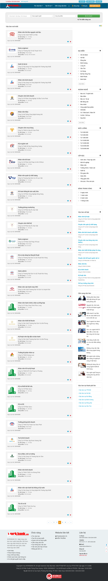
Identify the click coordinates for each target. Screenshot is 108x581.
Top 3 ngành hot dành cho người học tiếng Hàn (93, 323)
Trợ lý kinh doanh (23, 438)
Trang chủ (25, 1)
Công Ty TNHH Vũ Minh (84, 266)
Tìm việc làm (38, 6)
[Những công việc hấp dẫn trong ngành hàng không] (82, 349)
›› (70, 522)
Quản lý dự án (22, 64)
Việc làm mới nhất (12, 26)
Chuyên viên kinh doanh (26, 96)
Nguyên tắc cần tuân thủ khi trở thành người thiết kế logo (93, 307)
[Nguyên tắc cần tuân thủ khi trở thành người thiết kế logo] (82, 306)
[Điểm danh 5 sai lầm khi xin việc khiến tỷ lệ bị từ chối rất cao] (82, 314)
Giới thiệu (11, 550)
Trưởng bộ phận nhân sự (26, 352)
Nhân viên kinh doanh (25, 80)
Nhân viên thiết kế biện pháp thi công (89, 250)
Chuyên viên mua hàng (25, 128)
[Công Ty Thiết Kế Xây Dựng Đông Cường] (12, 145)
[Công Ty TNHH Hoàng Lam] (12, 354)
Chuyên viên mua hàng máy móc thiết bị (88, 241)
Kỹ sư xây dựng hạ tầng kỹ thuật (28, 255)
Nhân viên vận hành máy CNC (28, 287)
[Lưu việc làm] (68, 42)
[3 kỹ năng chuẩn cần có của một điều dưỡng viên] (82, 341)
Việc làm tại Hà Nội (84, 393)
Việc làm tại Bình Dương (86, 399)
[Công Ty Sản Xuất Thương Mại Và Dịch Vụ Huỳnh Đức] (12, 289)
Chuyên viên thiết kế (25, 223)
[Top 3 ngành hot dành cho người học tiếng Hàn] (82, 322)
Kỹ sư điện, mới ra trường (26, 454)
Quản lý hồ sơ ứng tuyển (39, 540)
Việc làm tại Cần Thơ (85, 406)
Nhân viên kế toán (24, 160)
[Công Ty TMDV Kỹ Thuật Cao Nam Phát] (12, 424)
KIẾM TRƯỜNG (90, 1)
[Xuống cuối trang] (106, 551)
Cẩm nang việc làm (60, 6)
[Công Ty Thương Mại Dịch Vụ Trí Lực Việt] (12, 177)
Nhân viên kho (82, 264)
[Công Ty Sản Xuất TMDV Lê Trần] (12, 34)
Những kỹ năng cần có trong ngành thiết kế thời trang (93, 366)
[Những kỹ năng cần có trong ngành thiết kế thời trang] (82, 365)
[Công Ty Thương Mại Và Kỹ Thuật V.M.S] (12, 50)
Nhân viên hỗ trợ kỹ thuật (26, 368)
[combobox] (42, 16)
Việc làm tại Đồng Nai (85, 403)
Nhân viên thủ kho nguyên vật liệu (29, 32)
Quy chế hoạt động (13, 555)
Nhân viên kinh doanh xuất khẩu (87, 232)
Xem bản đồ (82, 551)
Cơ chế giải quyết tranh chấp (16, 559)
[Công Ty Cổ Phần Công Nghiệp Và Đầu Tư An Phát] (12, 98)
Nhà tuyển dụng (94, 6)
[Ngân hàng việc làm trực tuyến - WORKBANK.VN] (13, 5)
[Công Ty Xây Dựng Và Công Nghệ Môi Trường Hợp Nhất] (12, 66)
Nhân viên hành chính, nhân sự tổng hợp (31, 303)
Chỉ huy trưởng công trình (85, 283)
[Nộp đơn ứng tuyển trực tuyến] (70, 42)
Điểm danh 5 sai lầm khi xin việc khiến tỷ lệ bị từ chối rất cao (93, 315)
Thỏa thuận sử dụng (14, 553)
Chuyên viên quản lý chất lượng (87, 224)
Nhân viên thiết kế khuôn (26, 321)
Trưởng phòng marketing (26, 207)
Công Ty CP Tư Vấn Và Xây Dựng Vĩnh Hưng (88, 228)
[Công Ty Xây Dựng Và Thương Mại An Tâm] (12, 456)
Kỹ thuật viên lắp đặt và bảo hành (29, 337)
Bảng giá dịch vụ (37, 549)
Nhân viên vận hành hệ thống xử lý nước (31, 488)
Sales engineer (23, 48)
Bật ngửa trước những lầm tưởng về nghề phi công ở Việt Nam (93, 358)
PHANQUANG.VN (62, 536)
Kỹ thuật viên (82, 275)
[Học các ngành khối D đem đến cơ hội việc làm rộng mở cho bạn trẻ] (82, 330)
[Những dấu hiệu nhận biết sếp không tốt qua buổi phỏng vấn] (82, 298)
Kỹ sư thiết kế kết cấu (25, 386)
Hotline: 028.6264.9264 (13, 1)
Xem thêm (81, 84)
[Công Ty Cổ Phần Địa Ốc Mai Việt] (12, 209)
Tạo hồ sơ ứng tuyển (38, 538)
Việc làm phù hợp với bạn (39, 547)
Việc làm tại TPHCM (85, 390)
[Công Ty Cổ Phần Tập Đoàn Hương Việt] (12, 440)
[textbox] (19, 16)
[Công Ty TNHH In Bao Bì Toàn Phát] (12, 129)
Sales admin (22, 271)
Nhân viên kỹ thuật (83, 216)
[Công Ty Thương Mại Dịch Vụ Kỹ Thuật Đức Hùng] (12, 257)
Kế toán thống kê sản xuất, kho (28, 191)
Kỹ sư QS (21, 404)
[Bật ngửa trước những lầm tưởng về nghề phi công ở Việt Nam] (82, 357)
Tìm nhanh (89, 16)
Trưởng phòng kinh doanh (26, 422)
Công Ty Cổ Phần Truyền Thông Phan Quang (29, 568)
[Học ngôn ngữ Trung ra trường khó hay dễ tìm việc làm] (82, 373)
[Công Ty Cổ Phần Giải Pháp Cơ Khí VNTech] (12, 161)
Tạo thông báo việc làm (39, 544)
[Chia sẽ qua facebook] (106, 545)
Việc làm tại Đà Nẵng (85, 396)
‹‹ (48, 522)
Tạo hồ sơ (48, 6)
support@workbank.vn (85, 546)
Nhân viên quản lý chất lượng (28, 175)
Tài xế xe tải (22, 504)
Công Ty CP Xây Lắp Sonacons (86, 285)
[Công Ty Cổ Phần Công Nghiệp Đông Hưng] (12, 193)
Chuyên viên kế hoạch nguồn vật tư (88, 258)
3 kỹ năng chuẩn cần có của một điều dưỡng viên (93, 342)
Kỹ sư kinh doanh (83, 269)
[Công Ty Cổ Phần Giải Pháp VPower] (12, 241)
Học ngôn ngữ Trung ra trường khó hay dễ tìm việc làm (93, 375)
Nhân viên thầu (23, 112)
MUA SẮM (98, 1)
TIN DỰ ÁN (82, 1)
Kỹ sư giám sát (23, 144)
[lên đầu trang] (106, 548)
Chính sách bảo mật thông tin (17, 557)
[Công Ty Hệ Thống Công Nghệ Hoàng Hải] (12, 113)
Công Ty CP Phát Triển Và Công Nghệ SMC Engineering (89, 220)
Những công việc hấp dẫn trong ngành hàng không (93, 350)
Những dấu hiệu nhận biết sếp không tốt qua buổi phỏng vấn (93, 299)
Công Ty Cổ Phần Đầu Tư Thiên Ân (87, 260)
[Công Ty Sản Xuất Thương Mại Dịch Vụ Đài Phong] (12, 322)
